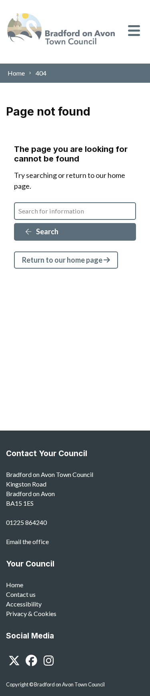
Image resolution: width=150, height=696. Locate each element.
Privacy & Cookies (31, 613)
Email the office (27, 541)
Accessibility (24, 604)
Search (46, 231)
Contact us (21, 594)
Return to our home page (63, 259)
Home (14, 584)
